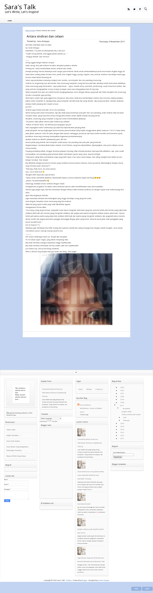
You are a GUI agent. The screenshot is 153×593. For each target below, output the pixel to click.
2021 (122, 393)
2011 (122, 438)
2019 (122, 399)
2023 (122, 387)
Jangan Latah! (126, 412)
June (124, 417)
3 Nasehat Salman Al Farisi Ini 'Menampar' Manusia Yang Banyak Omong (54, 392)
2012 (122, 435)
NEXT (147, 589)
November (126, 409)
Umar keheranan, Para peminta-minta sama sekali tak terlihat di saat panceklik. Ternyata (91, 475)
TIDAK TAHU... (11, 430)
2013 (122, 432)
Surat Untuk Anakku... (13, 441)
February (126, 420)
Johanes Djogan (103, 580)
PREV (136, 589)
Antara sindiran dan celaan (45, 36)
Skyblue (69, 580)
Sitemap (89, 389)
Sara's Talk (20, 6)
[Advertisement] (71, 353)
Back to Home (30, 31)
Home (10, 21)
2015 (122, 426)
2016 (122, 423)
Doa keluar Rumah (84, 504)
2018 (122, 402)
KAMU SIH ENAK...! (13, 435)
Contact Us (99, 389)
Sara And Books (85, 405)
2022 (122, 390)
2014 (122, 429)
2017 (122, 406)
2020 (122, 396)
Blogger (84, 580)
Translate (54, 421)
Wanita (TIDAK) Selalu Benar (16, 456)
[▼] (117, 405)
